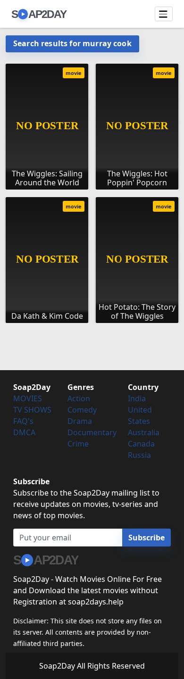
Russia (139, 455)
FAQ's (23, 421)
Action (78, 398)
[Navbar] (164, 14)
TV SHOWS (32, 410)
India (137, 398)
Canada (141, 444)
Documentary (92, 432)
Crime (78, 444)
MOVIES (27, 398)
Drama (79, 421)
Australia (143, 432)
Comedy (82, 410)
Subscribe (146, 537)
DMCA (24, 432)
